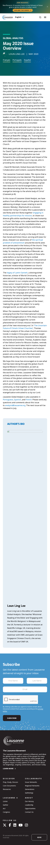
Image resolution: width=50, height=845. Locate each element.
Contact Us (29, 812)
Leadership (29, 805)
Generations (29, 789)
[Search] (40, 17)
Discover (9, 778)
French (29, 399)
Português (17, 60)
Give (39, 837)
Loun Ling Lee (16, 606)
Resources (7, 789)
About (29, 798)
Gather (5, 805)
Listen (5, 801)
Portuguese (8, 399)
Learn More (8, 768)
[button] (45, 17)
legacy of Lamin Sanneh (17, 272)
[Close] (47, 6)
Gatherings (29, 793)
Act (4, 808)
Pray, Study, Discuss (10, 782)
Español (27, 60)
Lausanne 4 (10, 798)
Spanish (17, 399)
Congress (6, 812)
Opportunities (30, 808)
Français (6, 60)
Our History (29, 801)
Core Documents (9, 786)
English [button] (18, 17)
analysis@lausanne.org (15, 405)
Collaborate (33, 778)
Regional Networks (32, 786)
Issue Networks (31, 782)
